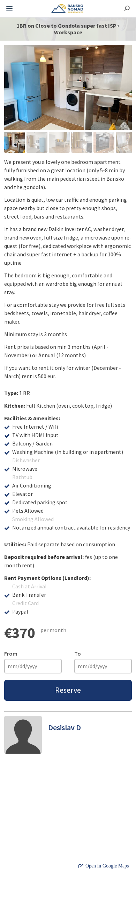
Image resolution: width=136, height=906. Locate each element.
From (10, 653)
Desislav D (64, 727)
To (77, 653)
